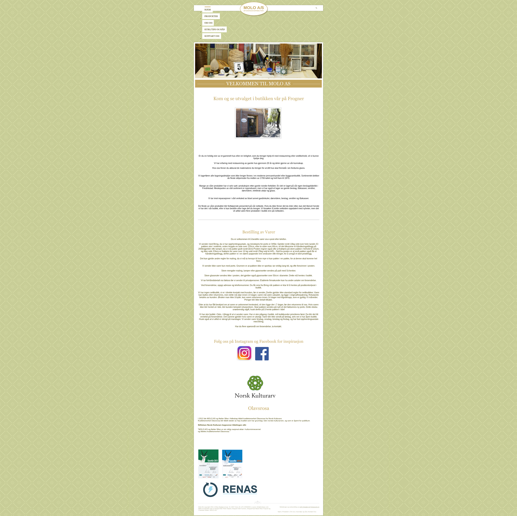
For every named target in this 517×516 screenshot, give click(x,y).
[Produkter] (211, 19)
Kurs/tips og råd (301, 511)
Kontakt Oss (312, 511)
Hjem (279, 511)
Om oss (292, 511)
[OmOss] (225, 25)
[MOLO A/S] (254, 16)
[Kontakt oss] (211, 38)
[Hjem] (207, 12)
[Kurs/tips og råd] (214, 32)
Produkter (285, 511)
